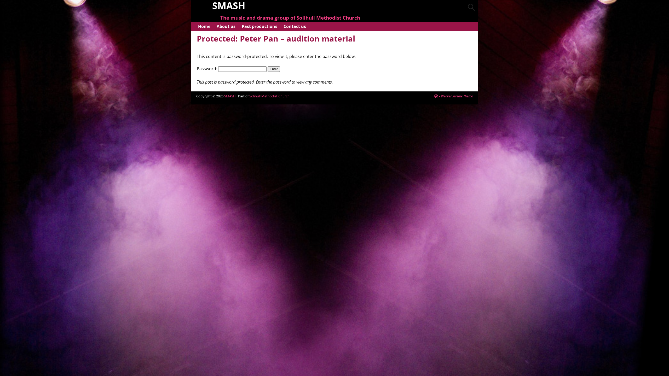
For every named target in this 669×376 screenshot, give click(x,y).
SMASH (230, 96)
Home (204, 26)
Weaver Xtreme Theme (457, 96)
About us (226, 26)
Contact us (295, 26)
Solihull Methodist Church (269, 96)
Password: (207, 69)
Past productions (259, 26)
